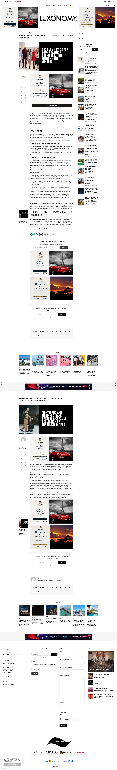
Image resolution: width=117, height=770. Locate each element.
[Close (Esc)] (83, 371)
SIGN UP (71, 389)
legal (72, 392)
